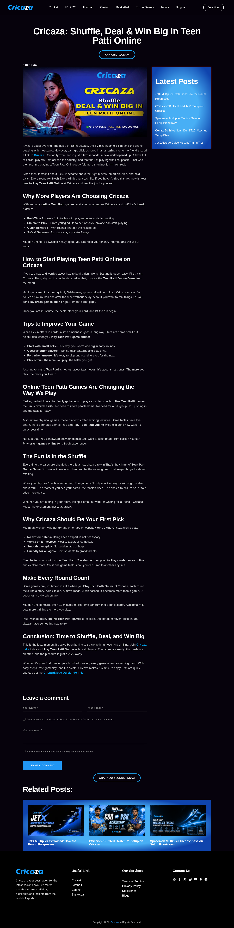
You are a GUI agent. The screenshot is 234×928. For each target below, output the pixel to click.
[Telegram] (206, 879)
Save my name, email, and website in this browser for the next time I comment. (70, 719)
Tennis (165, 7)
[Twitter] (185, 879)
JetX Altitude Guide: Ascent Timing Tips (179, 142)
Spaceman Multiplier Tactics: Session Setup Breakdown (176, 843)
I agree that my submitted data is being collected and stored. (60, 751)
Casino (104, 7)
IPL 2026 (70, 7)
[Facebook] (180, 879)
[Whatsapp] (175, 879)
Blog (179, 7)
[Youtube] (196, 879)
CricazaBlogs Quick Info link (63, 672)
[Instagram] (191, 879)
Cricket (53, 7)
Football (88, 7)
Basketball (123, 7)
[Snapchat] (201, 879)
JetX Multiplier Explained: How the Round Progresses (52, 843)
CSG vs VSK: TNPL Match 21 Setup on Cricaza (116, 843)
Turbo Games (145, 7)
